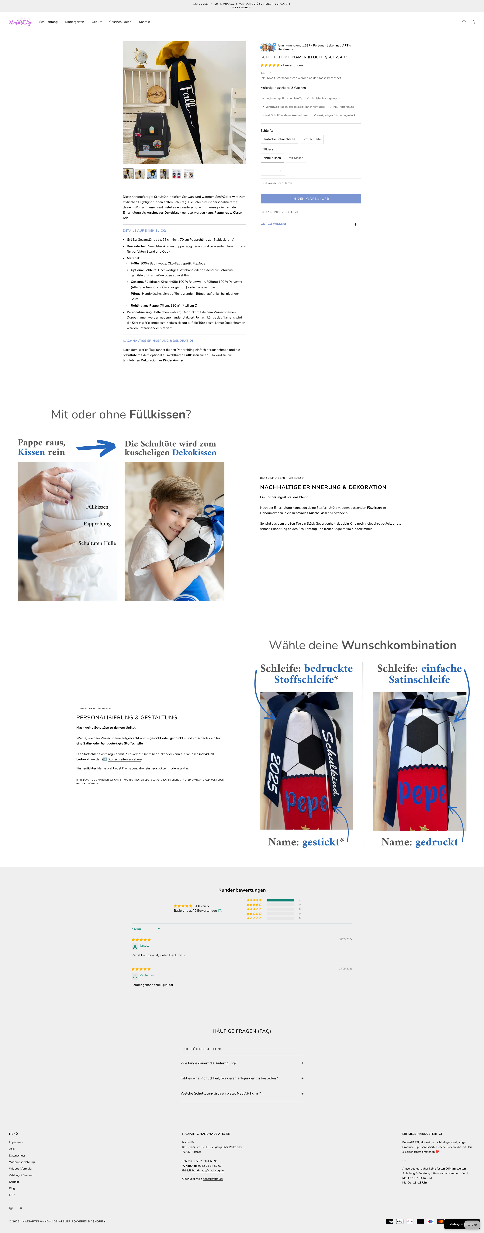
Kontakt (144, 22)
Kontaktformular (213, 1179)
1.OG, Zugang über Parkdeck (222, 1147)
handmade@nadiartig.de (208, 1170)
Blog (12, 1188)
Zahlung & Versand (21, 1175)
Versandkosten (287, 78)
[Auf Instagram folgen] (11, 1208)
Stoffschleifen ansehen (124, 759)
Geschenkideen (120, 22)
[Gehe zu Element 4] (164, 174)
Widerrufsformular (20, 1168)
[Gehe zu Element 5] (176, 174)
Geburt (97, 22)
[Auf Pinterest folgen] (21, 1208)
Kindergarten (74, 22)
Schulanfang (48, 22)
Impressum (16, 1142)
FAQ (12, 1195)
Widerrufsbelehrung (22, 1162)
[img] (141, 940)
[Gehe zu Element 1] (128, 174)
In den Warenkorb (310, 199)
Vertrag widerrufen (462, 1224)
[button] (271, 65)
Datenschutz (17, 1155)
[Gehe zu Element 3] (152, 174)
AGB (12, 1149)
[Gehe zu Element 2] (140, 174)
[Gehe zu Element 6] (188, 174)
